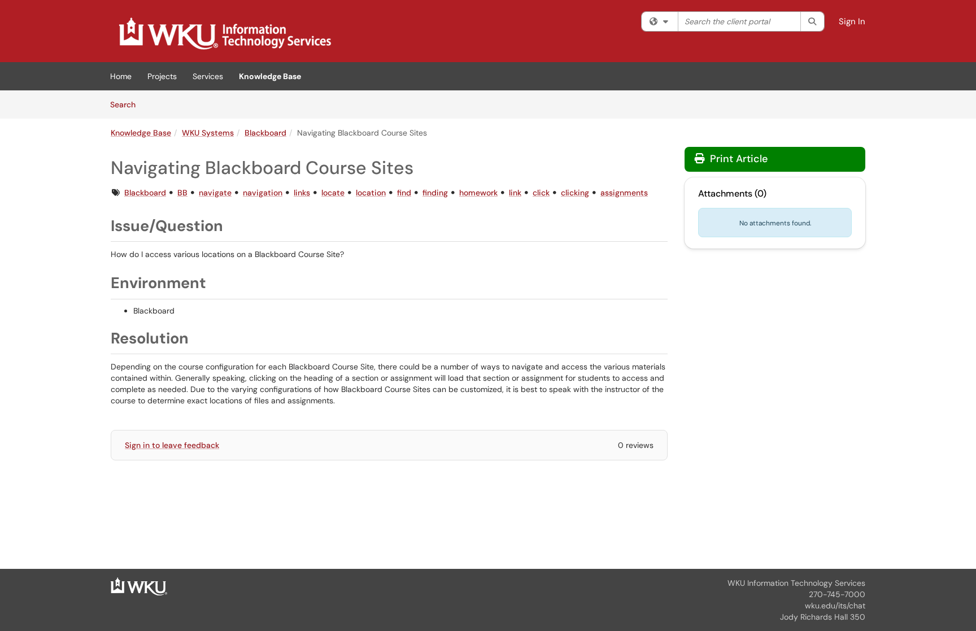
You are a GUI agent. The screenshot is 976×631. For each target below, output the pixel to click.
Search (126, 104)
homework (478, 193)
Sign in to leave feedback (172, 445)
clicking (575, 193)
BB (182, 193)
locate (333, 193)
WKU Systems (208, 133)
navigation (262, 193)
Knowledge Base (270, 76)
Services (208, 76)
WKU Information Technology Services (796, 583)
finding (435, 193)
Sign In (852, 21)
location (371, 193)
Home (121, 76)
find (404, 193)
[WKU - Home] (139, 586)
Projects (162, 76)
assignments (624, 193)
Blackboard (265, 133)
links (302, 193)
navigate (215, 193)
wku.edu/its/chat (835, 605)
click (541, 193)
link (515, 193)
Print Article (737, 159)
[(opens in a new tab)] (224, 33)
